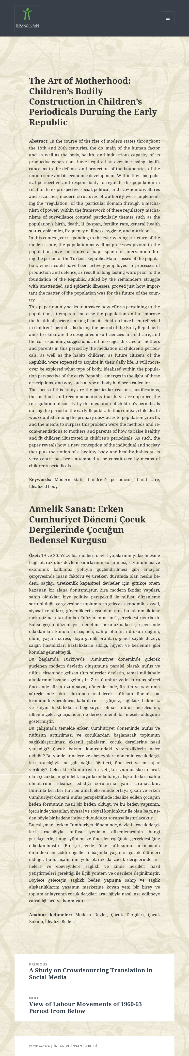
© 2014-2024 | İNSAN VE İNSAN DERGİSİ (63, 1046)
